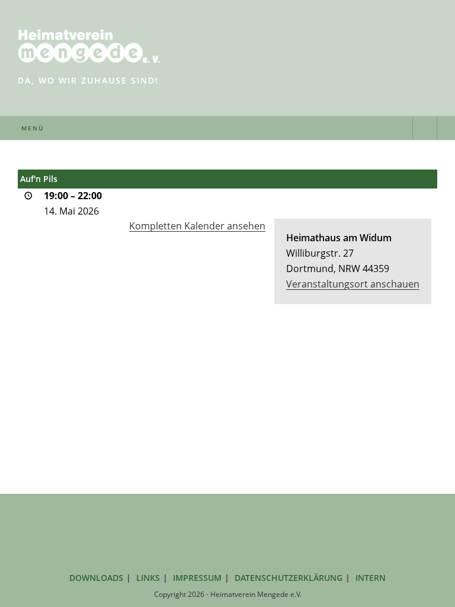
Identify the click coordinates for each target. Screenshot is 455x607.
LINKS (148, 577)
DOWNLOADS (96, 577)
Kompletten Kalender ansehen (197, 225)
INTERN (370, 577)
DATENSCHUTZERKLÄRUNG (288, 577)
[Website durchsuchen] (424, 129)
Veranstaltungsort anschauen (352, 283)
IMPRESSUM (197, 577)
